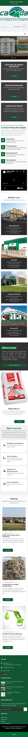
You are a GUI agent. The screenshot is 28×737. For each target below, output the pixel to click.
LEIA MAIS (14, 75)
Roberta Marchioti (8, 533)
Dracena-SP (14, 328)
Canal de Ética (4, 717)
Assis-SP (14, 260)
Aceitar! (14, 734)
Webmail (3, 721)
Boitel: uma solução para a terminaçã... (11, 535)
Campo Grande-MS (14, 294)
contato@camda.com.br (8, 667)
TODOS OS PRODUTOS (14, 365)
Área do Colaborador (5, 723)
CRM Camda (4, 719)
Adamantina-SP (14, 226)
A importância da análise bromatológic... (10, 585)
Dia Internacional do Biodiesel (12, 634)
